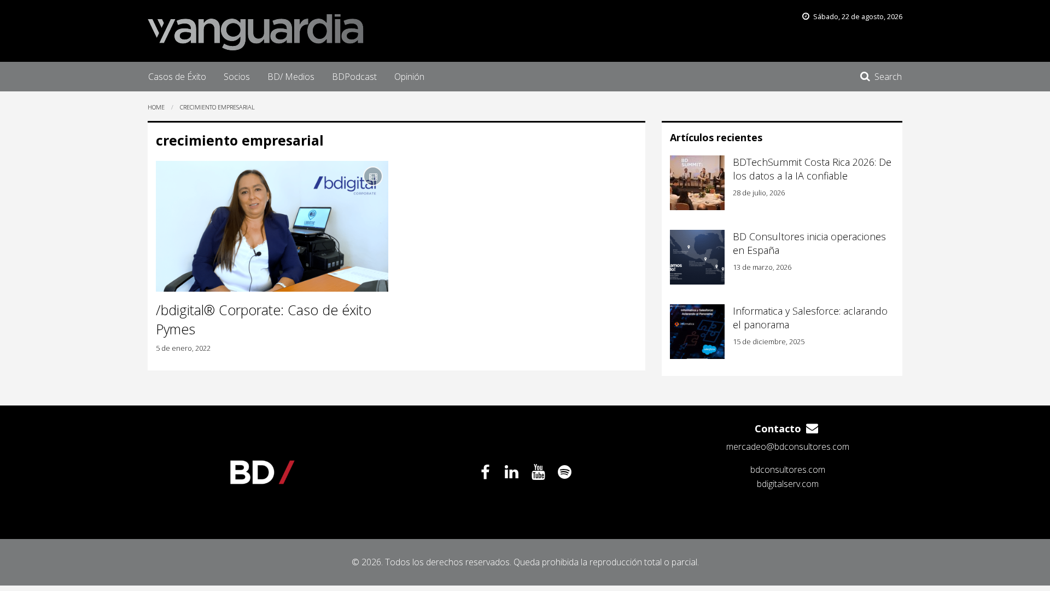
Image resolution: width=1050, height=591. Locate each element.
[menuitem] (177, 76)
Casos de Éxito (177, 77)
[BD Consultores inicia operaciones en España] (697, 257)
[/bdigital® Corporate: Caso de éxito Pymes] (272, 226)
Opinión (409, 77)
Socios (237, 77)
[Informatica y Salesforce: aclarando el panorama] (697, 331)
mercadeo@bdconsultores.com (787, 447)
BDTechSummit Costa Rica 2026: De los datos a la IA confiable (812, 168)
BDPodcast (354, 77)
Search (888, 77)
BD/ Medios (290, 77)
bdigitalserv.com (788, 484)
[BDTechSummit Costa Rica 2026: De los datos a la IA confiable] (697, 182)
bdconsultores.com (787, 469)
